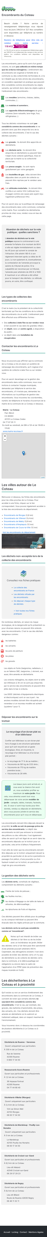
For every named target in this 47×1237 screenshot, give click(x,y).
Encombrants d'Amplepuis (15, 524)
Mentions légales (36, 1232)
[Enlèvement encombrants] (8, 8)
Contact (23, 1232)
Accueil (7, 1232)
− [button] (5, 439)
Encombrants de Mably (14, 521)
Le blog (15, 1232)
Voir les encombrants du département (19, 532)
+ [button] (5, 436)
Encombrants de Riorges (14, 515)
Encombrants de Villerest (15, 518)
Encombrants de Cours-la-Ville (17, 527)
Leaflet (43, 477)
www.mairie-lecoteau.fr (13, 431)
